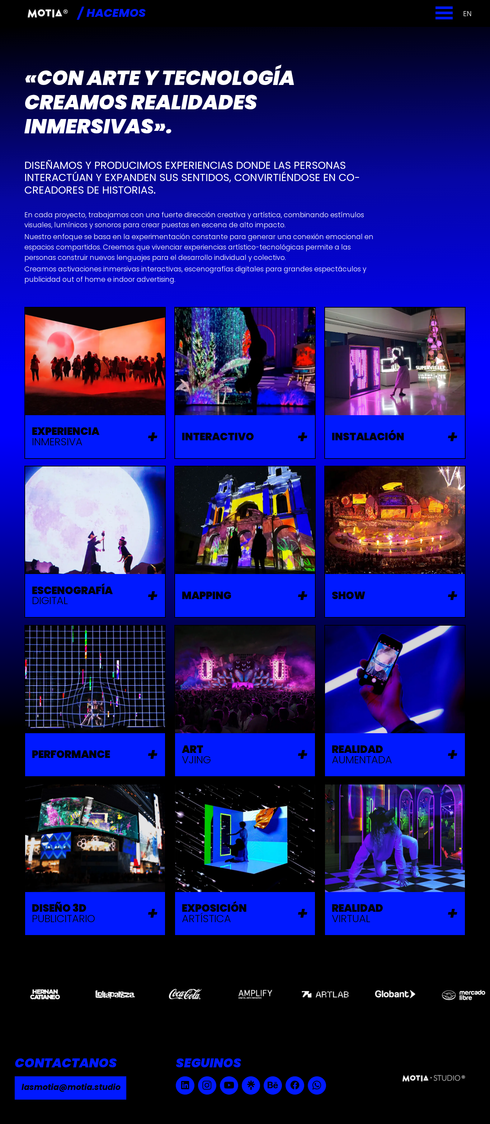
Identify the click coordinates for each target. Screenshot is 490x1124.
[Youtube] (229, 1085)
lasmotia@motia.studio (71, 1087)
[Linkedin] (185, 1085)
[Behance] (273, 1085)
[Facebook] (295, 1085)
